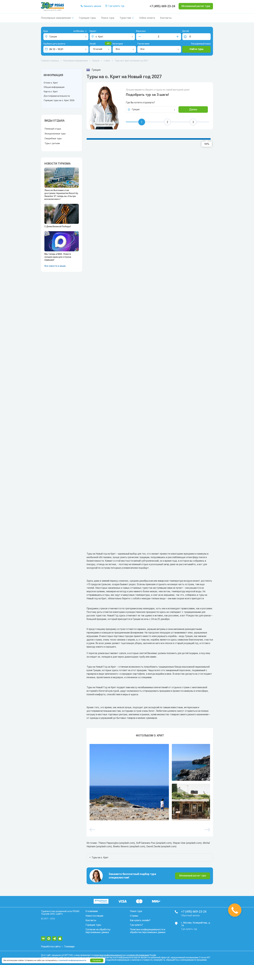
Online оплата (147, 17)
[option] (149, 782)
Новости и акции (94, 915)
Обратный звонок (190, 915)
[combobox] (75, 31)
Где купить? (136, 924)
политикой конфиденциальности (72, 960)
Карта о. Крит (51, 91)
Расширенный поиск (201, 44)
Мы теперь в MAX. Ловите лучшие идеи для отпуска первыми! (57, 257)
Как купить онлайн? (140, 920)
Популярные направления (56, 17)
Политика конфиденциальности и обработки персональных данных (148, 931)
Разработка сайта (50, 946)
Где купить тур (116, 6)
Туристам (125, 17)
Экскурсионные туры (55, 133)
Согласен (97, 960)
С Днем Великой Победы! (57, 226)
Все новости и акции (55, 266)
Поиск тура (107, 17)
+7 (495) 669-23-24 (162, 6)
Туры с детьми (52, 143)
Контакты (166, 17)
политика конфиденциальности (109, 955)
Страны (134, 915)
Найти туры (196, 49)
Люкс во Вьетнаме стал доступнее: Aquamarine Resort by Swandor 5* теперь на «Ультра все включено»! (61, 194)
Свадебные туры (53, 138)
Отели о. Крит (51, 82)
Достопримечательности (57, 96)
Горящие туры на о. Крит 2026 (59, 100)
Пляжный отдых (53, 128)
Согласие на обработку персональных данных (98, 931)
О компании (92, 911)
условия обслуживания (138, 955)
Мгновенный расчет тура (192, 875)
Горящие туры (87, 17)
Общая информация (54, 87)
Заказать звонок (92, 6)
